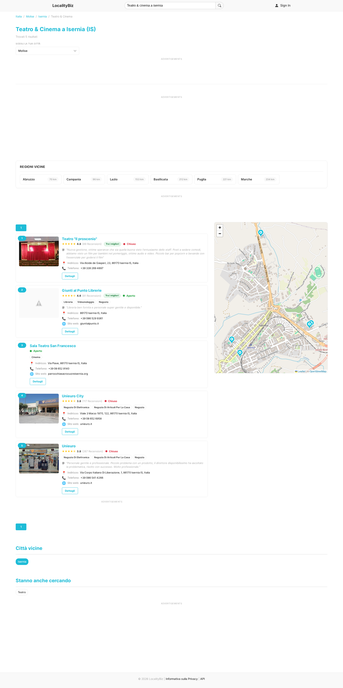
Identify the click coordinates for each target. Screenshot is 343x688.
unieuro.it (86, 423)
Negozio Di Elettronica (76, 407)
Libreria (68, 301)
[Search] (219, 5)
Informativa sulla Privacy (182, 678)
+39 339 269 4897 (92, 268)
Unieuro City (73, 396)
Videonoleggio (85, 301)
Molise (30, 16)
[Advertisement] (171, 69)
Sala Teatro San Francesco (53, 346)
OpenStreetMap (318, 371)
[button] (240, 353)
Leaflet (301, 371)
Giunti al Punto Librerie (82, 290)
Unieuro (69, 446)
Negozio (103, 301)
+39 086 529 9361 (92, 318)
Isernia (42, 16)
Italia (19, 16)
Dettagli (70, 276)
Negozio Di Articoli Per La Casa (112, 407)
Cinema (36, 357)
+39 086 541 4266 (92, 477)
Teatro (22, 592)
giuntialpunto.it (89, 323)
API (202, 678)
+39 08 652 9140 (58, 368)
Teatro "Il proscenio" (79, 239)
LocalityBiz (62, 5)
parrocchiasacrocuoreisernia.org (68, 373)
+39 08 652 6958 (91, 418)
